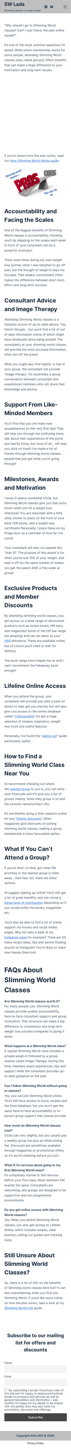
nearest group (20, 789)
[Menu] (65, 6)
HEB (7, 641)
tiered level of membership (23, 903)
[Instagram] (45, 6)
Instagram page (15, 937)
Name (8, 1362)
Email (7, 1376)
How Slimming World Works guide (34, 160)
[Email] (51, 6)
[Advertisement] (35, 113)
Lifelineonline (24, 716)
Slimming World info (18, 1308)
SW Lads (14, 4)
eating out (49, 736)
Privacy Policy (35, 1443)
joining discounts (29, 818)
